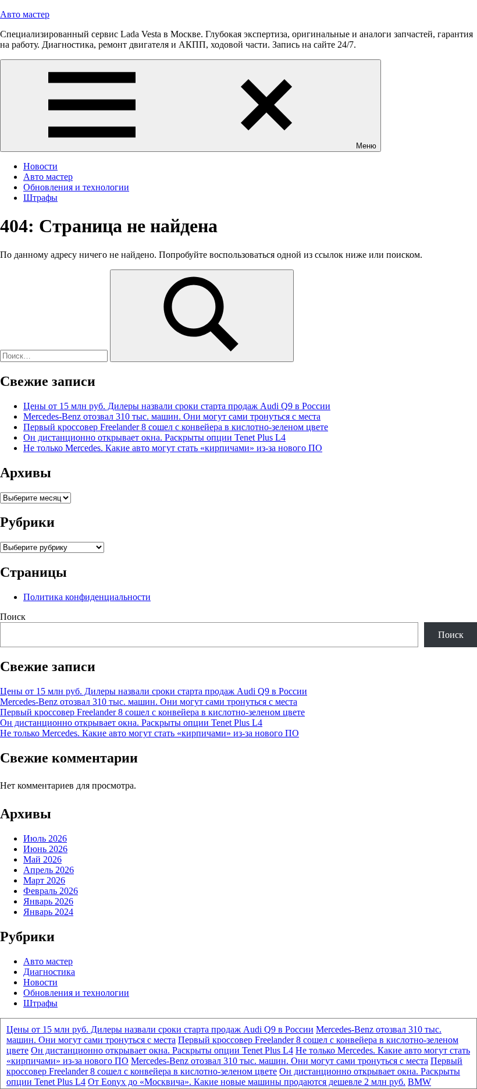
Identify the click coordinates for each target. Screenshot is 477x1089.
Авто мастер (24, 14)
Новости (40, 166)
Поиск (13, 617)
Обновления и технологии (76, 187)
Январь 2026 (48, 901)
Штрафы (40, 198)
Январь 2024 (48, 912)
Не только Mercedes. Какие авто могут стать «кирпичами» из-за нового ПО (172, 448)
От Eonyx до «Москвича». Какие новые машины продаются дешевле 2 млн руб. (246, 1082)
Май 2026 (42, 859)
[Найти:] (55, 355)
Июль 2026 (45, 838)
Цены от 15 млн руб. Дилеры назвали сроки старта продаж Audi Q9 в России (176, 406)
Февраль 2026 (50, 891)
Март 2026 (44, 880)
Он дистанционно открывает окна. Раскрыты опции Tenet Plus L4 (154, 437)
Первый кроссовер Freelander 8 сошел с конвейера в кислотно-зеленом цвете (175, 427)
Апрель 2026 (48, 870)
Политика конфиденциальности (87, 597)
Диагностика (49, 972)
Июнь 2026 (45, 849)
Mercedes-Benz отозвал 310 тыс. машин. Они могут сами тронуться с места (172, 416)
